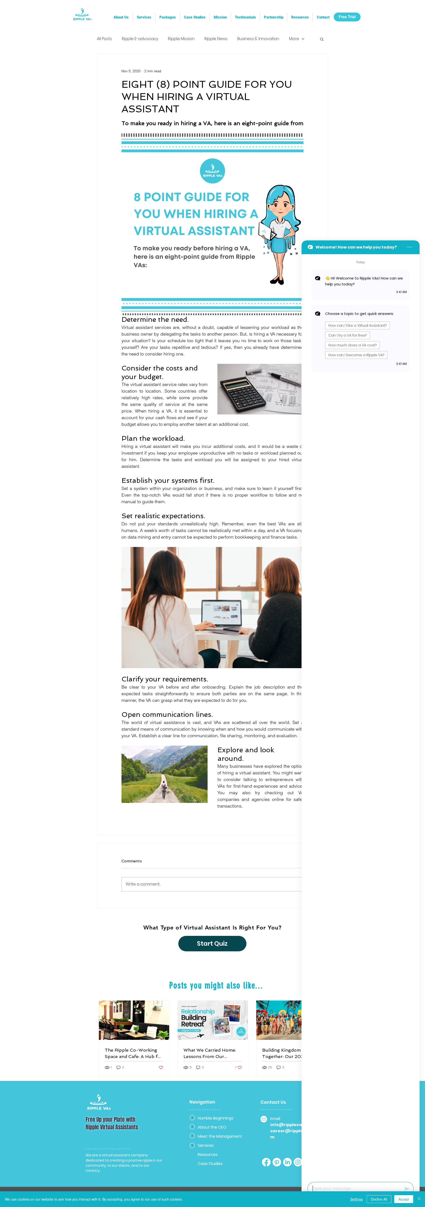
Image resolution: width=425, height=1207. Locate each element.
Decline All (379, 1199)
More (294, 39)
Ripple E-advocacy (140, 39)
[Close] (419, 1199)
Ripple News (216, 39)
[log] (361, 716)
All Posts (104, 39)
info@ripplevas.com (292, 1125)
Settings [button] (356, 1199)
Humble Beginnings (215, 1118)
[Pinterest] (277, 1162)
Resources (208, 1154)
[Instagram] (298, 1162)
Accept (403, 1199)
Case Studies (210, 1163)
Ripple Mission (181, 39)
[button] (273, 17)
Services (206, 1145)
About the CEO (212, 1127)
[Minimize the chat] (409, 247)
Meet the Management (215, 1136)
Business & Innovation (258, 39)
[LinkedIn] (287, 1162)
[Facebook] (266, 1162)
